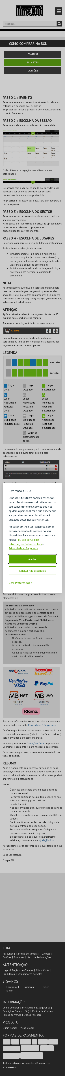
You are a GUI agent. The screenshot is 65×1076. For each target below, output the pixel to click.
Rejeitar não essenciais (32, 570)
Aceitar (32, 559)
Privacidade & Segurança (23, 548)
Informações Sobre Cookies (25, 544)
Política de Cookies (28, 539)
